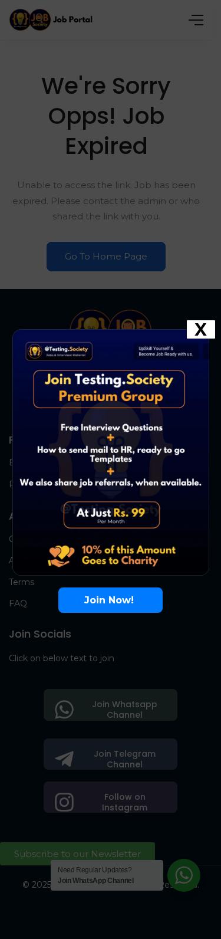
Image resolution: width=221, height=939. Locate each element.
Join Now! (110, 600)
